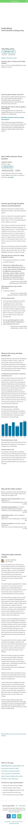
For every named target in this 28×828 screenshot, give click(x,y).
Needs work (22, 806)
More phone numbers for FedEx (10, 768)
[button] (26, 1)
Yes (17, 806)
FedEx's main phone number (9, 58)
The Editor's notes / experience (9, 779)
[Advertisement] (14, 80)
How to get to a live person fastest (10, 771)
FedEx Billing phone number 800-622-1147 (12, 766)
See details (11, 177)
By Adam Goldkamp (11, 560)
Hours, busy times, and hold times (10, 773)
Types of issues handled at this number (12, 776)
